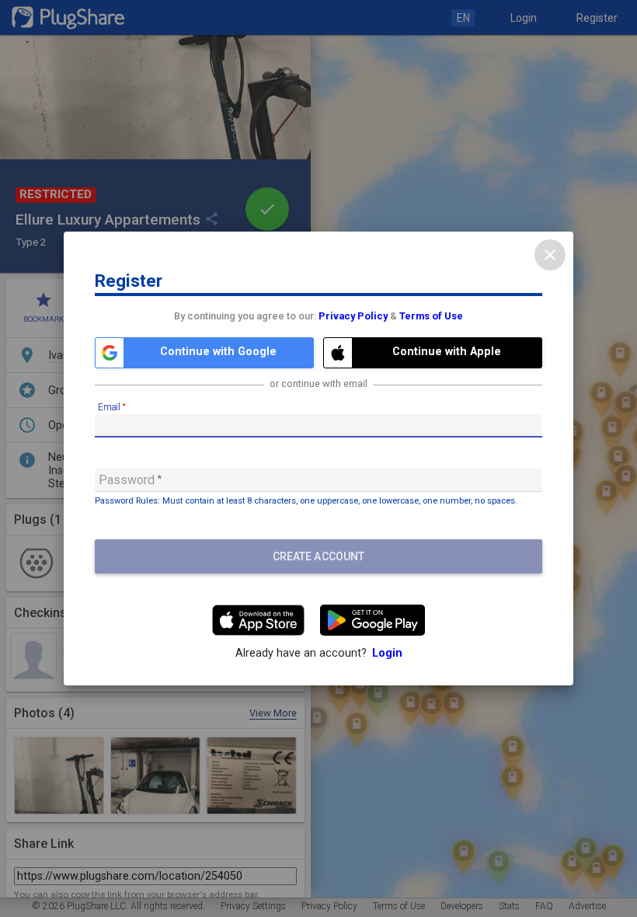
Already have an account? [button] (318, 653)
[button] (204, 352)
